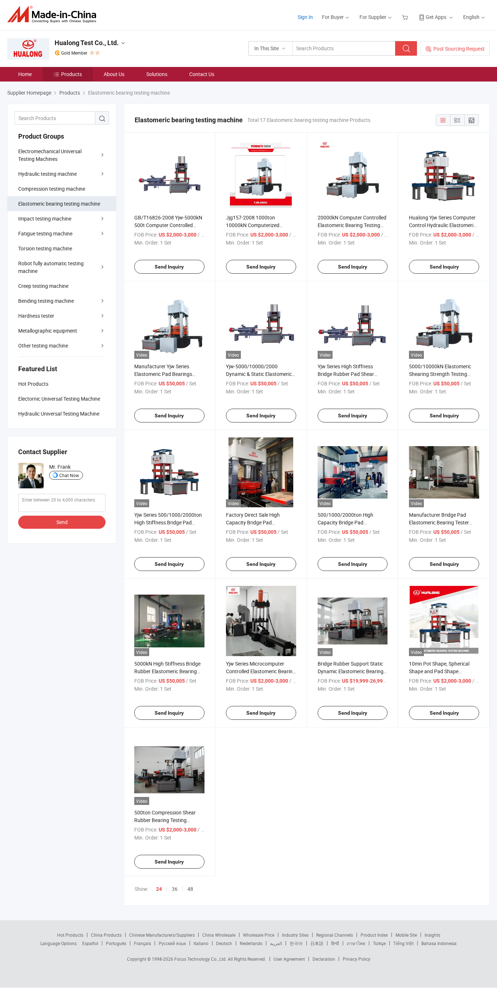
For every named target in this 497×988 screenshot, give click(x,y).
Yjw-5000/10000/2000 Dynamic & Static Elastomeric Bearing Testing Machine (259, 374)
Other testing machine (43, 345)
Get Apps (436, 16)
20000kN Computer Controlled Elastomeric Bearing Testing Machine (352, 225)
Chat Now (69, 475)
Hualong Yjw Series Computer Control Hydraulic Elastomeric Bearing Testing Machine (442, 225)
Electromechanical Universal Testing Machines (49, 155)
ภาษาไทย (356, 943)
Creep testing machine (43, 285)
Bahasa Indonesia (439, 943)
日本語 (316, 943)
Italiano (201, 943)
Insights (432, 935)
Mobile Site (406, 935)
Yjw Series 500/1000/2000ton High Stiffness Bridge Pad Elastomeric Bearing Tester (168, 522)
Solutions (156, 74)
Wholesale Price (258, 935)
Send (62, 522)
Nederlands (251, 943)
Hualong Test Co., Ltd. (87, 43)
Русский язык (172, 943)
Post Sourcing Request (459, 48)
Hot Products (70, 935)
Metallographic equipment (47, 330)
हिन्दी (335, 943)
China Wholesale (218, 935)
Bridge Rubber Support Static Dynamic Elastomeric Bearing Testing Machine (350, 671)
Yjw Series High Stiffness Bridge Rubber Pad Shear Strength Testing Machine (346, 374)
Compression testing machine (51, 188)
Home (25, 74)
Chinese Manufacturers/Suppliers (162, 935)
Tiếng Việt (403, 943)
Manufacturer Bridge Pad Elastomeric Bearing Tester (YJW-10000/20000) (439, 522)
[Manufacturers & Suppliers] (54, 14)
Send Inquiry (169, 267)
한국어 (296, 943)
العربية (276, 943)
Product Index (374, 935)
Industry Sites (295, 935)
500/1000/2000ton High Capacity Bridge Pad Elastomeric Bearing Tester (348, 522)
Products (71, 74)
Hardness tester (36, 315)
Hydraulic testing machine (47, 173)
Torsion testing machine (45, 248)
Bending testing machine (46, 300)
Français (142, 943)
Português (116, 943)
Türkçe (379, 943)
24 (159, 889)
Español (90, 943)
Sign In (305, 16)
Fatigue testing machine (45, 233)
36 (175, 888)
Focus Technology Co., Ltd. (201, 959)
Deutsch (224, 943)
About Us (114, 74)
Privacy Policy (356, 959)
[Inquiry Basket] (406, 16)
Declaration (324, 959)
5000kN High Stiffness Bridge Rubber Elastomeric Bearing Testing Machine (167, 671)
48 (190, 888)
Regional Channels (334, 935)
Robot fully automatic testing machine (51, 267)
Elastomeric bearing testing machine (59, 203)
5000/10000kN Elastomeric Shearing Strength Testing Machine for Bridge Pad (440, 374)
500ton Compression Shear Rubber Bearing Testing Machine (165, 820)
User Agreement (289, 959)
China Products (106, 935)
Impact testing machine (44, 218)
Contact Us (201, 74)
